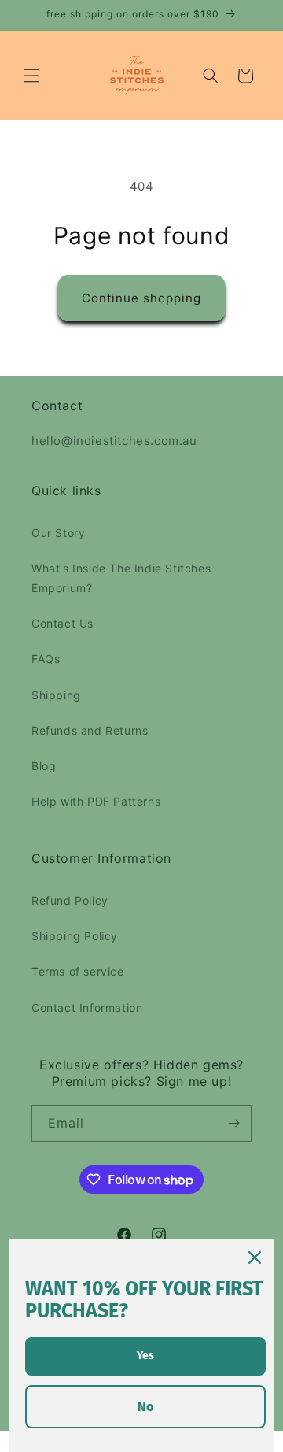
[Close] (255, 1257)
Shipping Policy (74, 936)
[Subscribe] (233, 1123)
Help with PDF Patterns (95, 801)
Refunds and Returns (89, 730)
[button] (31, 75)
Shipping (56, 695)
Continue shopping (141, 298)
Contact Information (86, 1007)
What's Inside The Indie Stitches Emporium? (121, 578)
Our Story (58, 532)
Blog (43, 765)
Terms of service (77, 971)
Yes (145, 1355)
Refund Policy (69, 900)
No (145, 1406)
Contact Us (62, 623)
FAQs (45, 658)
